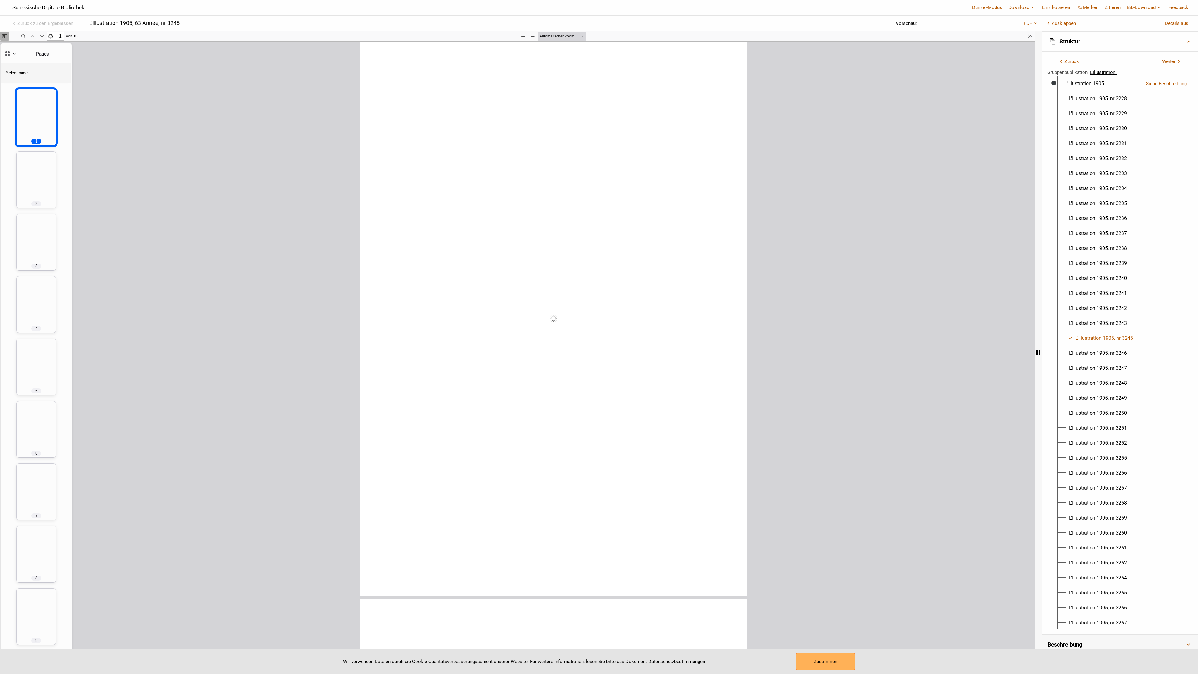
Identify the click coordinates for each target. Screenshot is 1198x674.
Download (1018, 7)
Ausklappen (1064, 23)
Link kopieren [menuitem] (1056, 7)
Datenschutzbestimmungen (676, 661)
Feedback (1178, 7)
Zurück (1071, 61)
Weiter (1169, 61)
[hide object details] (1038, 352)
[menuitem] (1084, 83)
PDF (1028, 23)
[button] (1120, 41)
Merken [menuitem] (1090, 7)
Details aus (1176, 23)
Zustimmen (825, 661)
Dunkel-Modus (987, 7)
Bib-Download (1141, 7)
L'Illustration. (1103, 72)
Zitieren (1113, 7)
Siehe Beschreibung (1166, 83)
